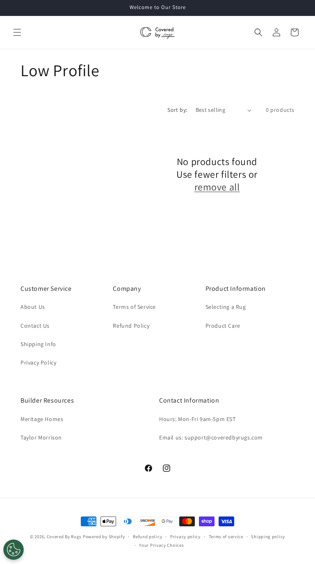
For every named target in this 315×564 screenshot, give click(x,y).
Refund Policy (131, 325)
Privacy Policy (38, 362)
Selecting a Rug (225, 306)
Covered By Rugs (64, 536)
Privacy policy (185, 536)
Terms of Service (134, 306)
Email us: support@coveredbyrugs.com (211, 437)
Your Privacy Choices (161, 545)
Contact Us (35, 325)
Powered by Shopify (104, 536)
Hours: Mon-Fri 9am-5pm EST (197, 419)
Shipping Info (38, 344)
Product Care (222, 325)
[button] (17, 32)
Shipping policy (268, 536)
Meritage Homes (42, 419)
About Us (33, 306)
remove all (217, 187)
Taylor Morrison (41, 437)
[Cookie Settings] (13, 549)
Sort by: (177, 109)
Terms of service (226, 536)
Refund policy (147, 536)
